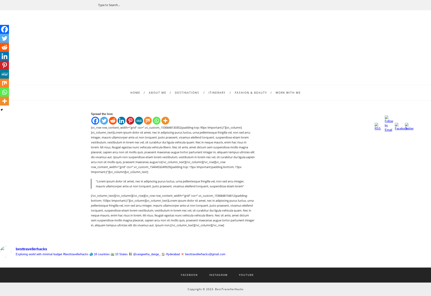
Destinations (187, 93)
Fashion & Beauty (251, 93)
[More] (165, 121)
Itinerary (217, 93)
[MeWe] (139, 121)
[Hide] (2, 110)
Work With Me (288, 93)
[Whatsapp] (157, 121)
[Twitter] (104, 121)
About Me (157, 93)
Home (135, 93)
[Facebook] (95, 121)
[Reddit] (113, 121)
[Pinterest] (130, 121)
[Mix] (148, 121)
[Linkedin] (121, 121)
